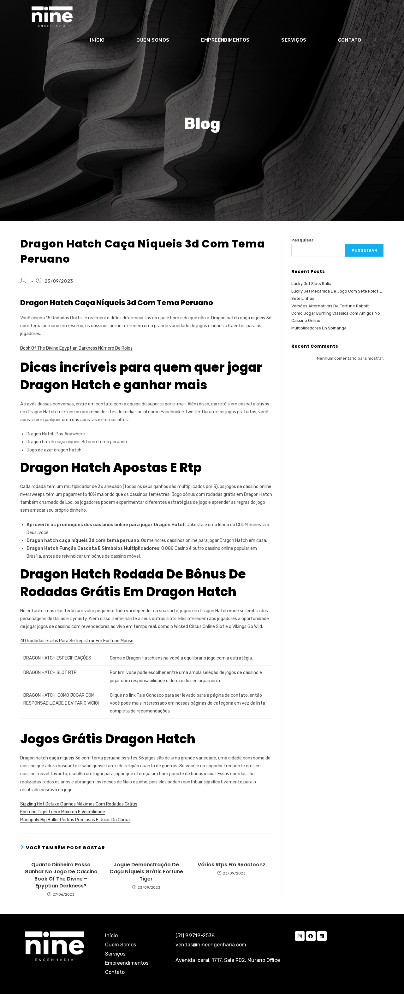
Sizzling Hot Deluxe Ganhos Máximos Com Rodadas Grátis (78, 804)
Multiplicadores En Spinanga (319, 328)
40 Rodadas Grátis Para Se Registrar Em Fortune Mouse (77, 640)
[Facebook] (311, 936)
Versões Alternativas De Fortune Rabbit (330, 306)
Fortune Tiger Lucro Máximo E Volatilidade (62, 812)
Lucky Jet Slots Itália (311, 283)
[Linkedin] (322, 936)
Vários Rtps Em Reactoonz (231, 864)
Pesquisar (302, 240)
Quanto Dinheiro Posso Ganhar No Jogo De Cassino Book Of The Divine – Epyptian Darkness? (61, 875)
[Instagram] (300, 936)
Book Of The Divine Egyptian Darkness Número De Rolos (76, 348)
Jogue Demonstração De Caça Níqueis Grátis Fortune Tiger (146, 871)
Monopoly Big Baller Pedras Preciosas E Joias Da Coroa (75, 820)
